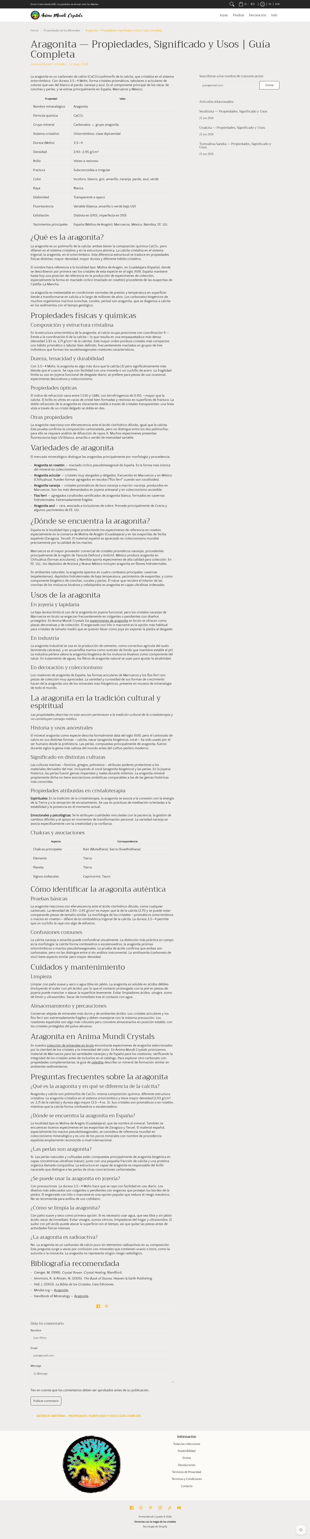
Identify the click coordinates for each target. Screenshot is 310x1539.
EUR (277, 4)
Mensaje (36, 1366)
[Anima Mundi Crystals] (57, 15)
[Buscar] (232, 4)
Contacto (187, 1486)
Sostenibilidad (186, 1451)
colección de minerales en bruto (70, 1045)
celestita (98, 1062)
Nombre (36, 1330)
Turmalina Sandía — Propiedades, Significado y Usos (235, 145)
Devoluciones (186, 1465)
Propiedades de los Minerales (62, 30)
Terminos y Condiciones (187, 1479)
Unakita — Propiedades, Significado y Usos (232, 128)
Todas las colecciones (186, 1444)
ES (270, 4)
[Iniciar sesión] (262, 4)
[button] (98, 1306)
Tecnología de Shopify (155, 1526)
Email (34, 1348)
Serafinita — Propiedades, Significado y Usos (233, 111)
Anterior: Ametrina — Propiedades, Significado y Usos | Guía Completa (88, 1416)
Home (34, 30)
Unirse (269, 85)
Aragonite (61, 1290)
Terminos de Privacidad (186, 1472)
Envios (187, 1458)
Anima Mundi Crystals (151, 1516)
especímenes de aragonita (109, 621)
